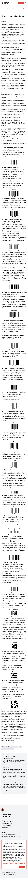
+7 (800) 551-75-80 (7, 825)
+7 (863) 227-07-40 (7, 828)
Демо (21, 2)
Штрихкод (15, 746)
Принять (22, 866)
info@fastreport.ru (7, 814)
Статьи (9, 9)
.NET (3, 746)
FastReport (8, 746)
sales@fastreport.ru (7, 823)
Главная (4, 9)
